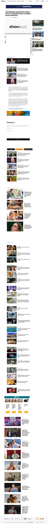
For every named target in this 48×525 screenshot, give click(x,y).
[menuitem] (47, 1)
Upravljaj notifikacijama (30, 522)
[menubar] (47, 1)
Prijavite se (18, 139)
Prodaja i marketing (9, 522)
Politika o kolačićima (24, 522)
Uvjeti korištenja (13, 522)
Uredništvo (5, 522)
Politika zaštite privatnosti (18, 522)
